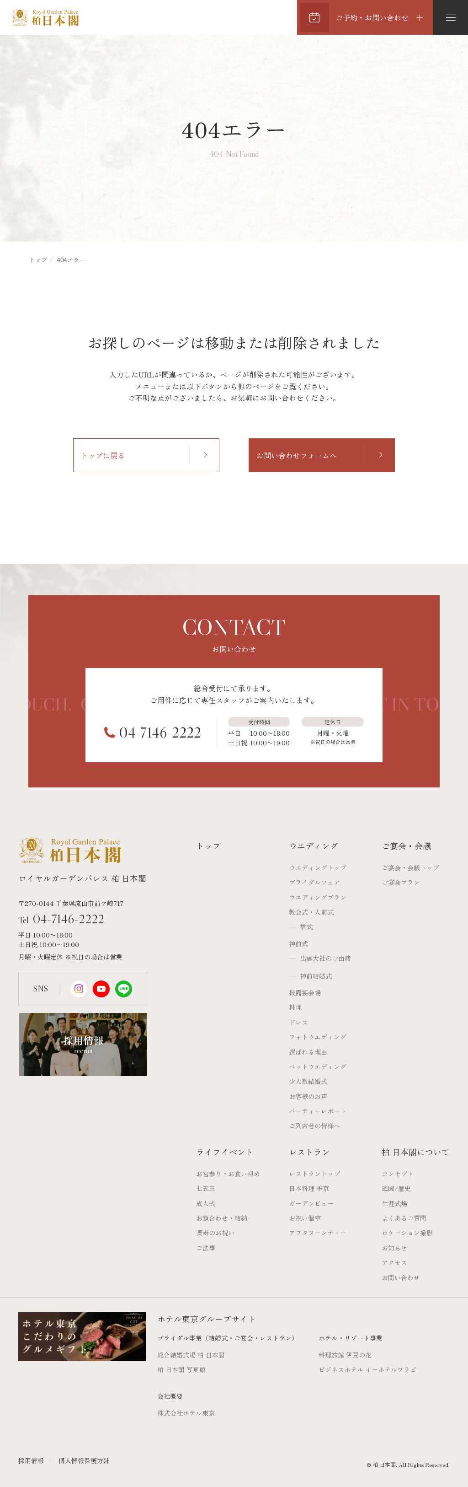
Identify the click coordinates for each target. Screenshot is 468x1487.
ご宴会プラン (401, 882)
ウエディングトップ (317, 867)
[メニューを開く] (450, 17)
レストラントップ (314, 1173)
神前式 (298, 943)
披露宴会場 (305, 992)
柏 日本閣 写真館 (181, 1369)
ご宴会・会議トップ (410, 867)
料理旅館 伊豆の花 (345, 1354)
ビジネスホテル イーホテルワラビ (367, 1369)
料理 (295, 1007)
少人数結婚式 (308, 1081)
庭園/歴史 (396, 1188)
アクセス (394, 1262)
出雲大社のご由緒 (325, 958)
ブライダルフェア (314, 882)
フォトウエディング (317, 1036)
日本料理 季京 (309, 1188)
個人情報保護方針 (84, 1460)
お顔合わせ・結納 (221, 1218)
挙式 (306, 926)
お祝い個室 (305, 1218)
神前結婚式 (316, 976)
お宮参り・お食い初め (228, 1173)
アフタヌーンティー (317, 1232)
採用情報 (31, 1460)
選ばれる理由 (308, 1051)
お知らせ (394, 1247)
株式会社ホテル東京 (186, 1412)
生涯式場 (394, 1203)
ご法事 (205, 1247)
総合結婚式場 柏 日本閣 (191, 1354)
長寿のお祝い (215, 1232)
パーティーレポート (317, 1110)
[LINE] (123, 989)
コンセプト (398, 1173)
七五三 (205, 1188)
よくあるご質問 (404, 1218)
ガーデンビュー (311, 1203)
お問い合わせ (401, 1277)
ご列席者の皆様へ (314, 1125)
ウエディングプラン (317, 897)
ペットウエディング (317, 1066)
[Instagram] (78, 989)
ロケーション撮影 (407, 1232)
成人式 (205, 1203)
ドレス (298, 1022)
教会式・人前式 (311, 911)
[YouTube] (101, 989)
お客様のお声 (308, 1096)
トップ (38, 259)
